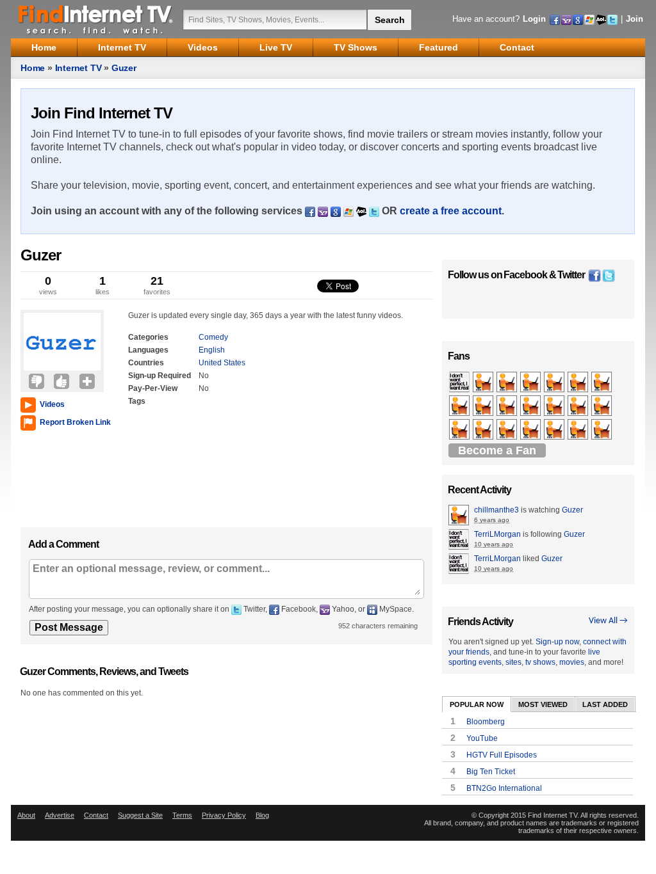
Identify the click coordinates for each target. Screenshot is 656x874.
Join (634, 19)
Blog (262, 815)
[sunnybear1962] (579, 429)
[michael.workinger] (460, 406)
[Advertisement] (58, 476)
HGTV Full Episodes (501, 755)
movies (571, 662)
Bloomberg (485, 721)
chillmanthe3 (496, 509)
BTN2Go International (504, 788)
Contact (96, 815)
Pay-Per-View (152, 388)
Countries (146, 362)
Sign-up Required (159, 375)
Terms (182, 815)
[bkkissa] (531, 382)
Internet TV (78, 68)
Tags (136, 401)
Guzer (123, 68)
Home (32, 68)
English (212, 350)
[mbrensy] (555, 406)
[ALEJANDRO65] (531, 406)
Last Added (605, 704)
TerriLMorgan (497, 534)
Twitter (571, 274)
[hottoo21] (484, 382)
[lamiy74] (507, 382)
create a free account (451, 210)
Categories (148, 337)
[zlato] (555, 429)
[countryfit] (460, 429)
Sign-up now (557, 641)
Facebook (525, 274)
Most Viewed (543, 704)
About (26, 815)
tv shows (540, 662)
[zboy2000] (555, 382)
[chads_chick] (484, 406)
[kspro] (507, 429)
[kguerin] (507, 406)
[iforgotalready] (531, 429)
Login (534, 19)
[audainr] (484, 429)
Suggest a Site (140, 815)
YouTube (482, 738)
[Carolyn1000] (602, 429)
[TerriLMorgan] (460, 382)
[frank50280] (602, 406)
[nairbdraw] (579, 382)
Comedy (213, 337)
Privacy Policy (224, 815)
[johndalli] (579, 406)
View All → (608, 621)
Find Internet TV (96, 19)
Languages (148, 350)
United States (222, 362)
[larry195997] (602, 382)
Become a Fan (497, 450)
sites (513, 662)
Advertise (59, 815)
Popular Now (477, 704)
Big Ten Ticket (490, 771)
